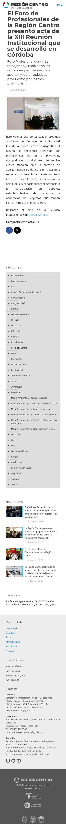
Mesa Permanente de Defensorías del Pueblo (33, 414)
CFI (12, 286)
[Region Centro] (25, 5)
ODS (13, 445)
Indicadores (16, 359)
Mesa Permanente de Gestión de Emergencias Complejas (34, 422)
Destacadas (17, 325)
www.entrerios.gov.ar (16, 675)
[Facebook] (8, 761)
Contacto (10, 651)
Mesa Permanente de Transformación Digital (33, 429)
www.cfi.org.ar (12, 680)
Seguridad (16, 473)
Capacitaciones (18, 281)
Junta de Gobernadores (22, 375)
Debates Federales (20, 314)
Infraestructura (18, 364)
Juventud (15, 381)
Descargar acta (38, 214)
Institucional (17, 370)
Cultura (14, 309)
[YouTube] (19, 761)
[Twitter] (13, 761)
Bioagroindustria (19, 275)
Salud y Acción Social (21, 468)
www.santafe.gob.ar (15, 666)
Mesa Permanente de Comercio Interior (30, 409)
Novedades (16, 434)
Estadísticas (17, 342)
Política (14, 457)
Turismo (15, 484)
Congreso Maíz (18, 303)
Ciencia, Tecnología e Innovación (26, 292)
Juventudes (16, 387)
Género (14, 353)
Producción (16, 462)
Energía (15, 336)
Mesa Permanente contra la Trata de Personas (34, 403)
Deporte (15, 320)
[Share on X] (17, 230)
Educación (16, 331)
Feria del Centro (19, 348)
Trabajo (15, 479)
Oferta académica (20, 451)
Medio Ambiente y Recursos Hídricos (29, 398)
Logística (15, 392)
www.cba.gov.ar (13, 671)
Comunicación (18, 297)
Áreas (8, 637)
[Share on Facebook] (9, 230)
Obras (14, 440)
